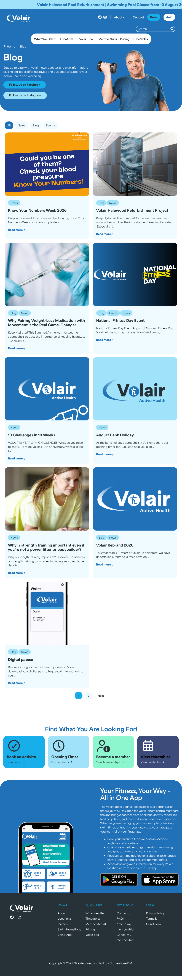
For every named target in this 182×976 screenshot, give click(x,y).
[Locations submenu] (75, 39)
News (14, 202)
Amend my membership (125, 926)
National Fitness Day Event (120, 320)
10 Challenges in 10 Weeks (31, 435)
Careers (63, 924)
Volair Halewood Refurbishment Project (132, 210)
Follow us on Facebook (24, 84)
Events (113, 313)
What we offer (95, 913)
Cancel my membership (125, 937)
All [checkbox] (9, 125)
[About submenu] (124, 17)
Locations (64, 918)
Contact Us (124, 913)
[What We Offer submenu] (56, 39)
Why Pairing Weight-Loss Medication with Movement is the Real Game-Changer (46, 322)
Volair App (65, 934)
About (62, 913)
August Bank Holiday (115, 435)
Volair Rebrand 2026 (114, 545)
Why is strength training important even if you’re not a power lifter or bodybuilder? (46, 547)
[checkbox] (21, 125)
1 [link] (78, 695)
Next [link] (101, 695)
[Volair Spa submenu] (94, 39)
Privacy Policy (155, 913)
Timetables (92, 918)
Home (11, 46)
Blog (101, 202)
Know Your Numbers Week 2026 (37, 210)
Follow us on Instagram (25, 95)
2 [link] (88, 695)
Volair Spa (92, 934)
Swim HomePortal (70, 929)
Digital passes (20, 659)
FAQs (120, 918)
